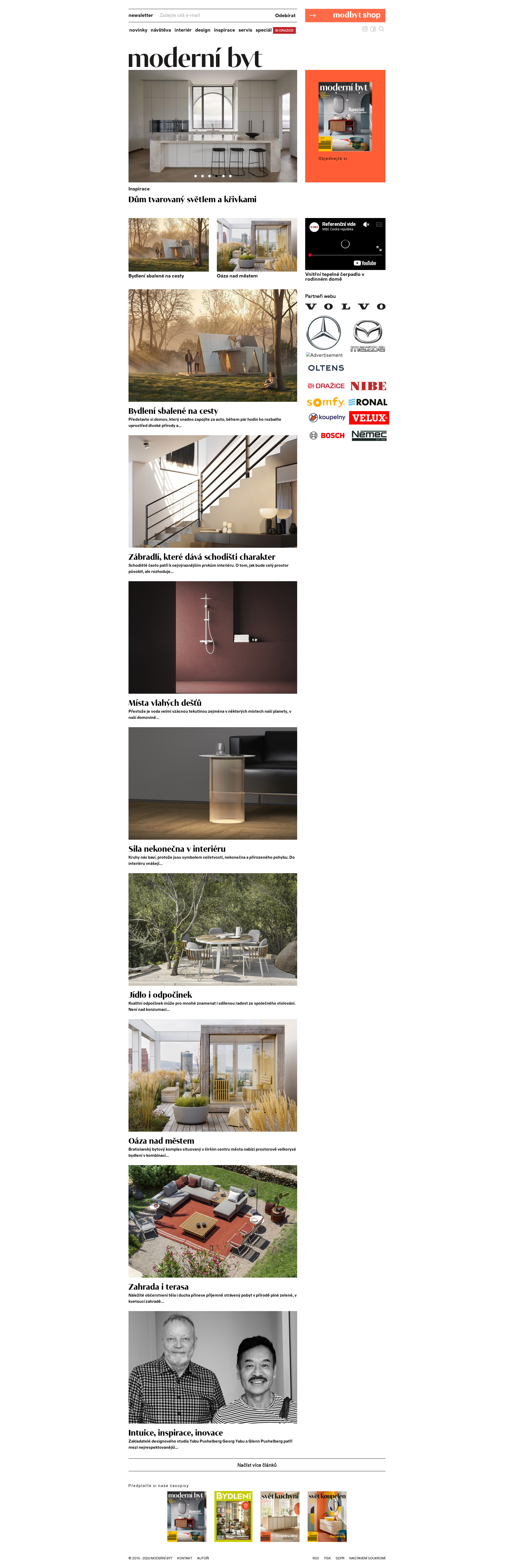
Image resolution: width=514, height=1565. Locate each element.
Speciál (264, 30)
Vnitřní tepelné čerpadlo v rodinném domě (334, 277)
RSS (316, 1558)
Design (202, 30)
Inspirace (224, 30)
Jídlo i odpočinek (160, 995)
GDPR (340, 1558)
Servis (245, 30)
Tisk (327, 1558)
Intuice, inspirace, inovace (175, 1433)
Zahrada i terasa (158, 1287)
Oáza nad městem (237, 276)
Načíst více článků (257, 1465)
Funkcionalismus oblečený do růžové (196, 200)
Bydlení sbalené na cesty (156, 276)
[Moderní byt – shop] (345, 30)
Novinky (138, 30)
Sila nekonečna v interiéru (177, 849)
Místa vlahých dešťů (165, 703)
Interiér (183, 30)
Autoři (203, 1558)
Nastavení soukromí (367, 1558)
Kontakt (184, 1558)
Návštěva (161, 30)
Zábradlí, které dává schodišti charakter (201, 557)
